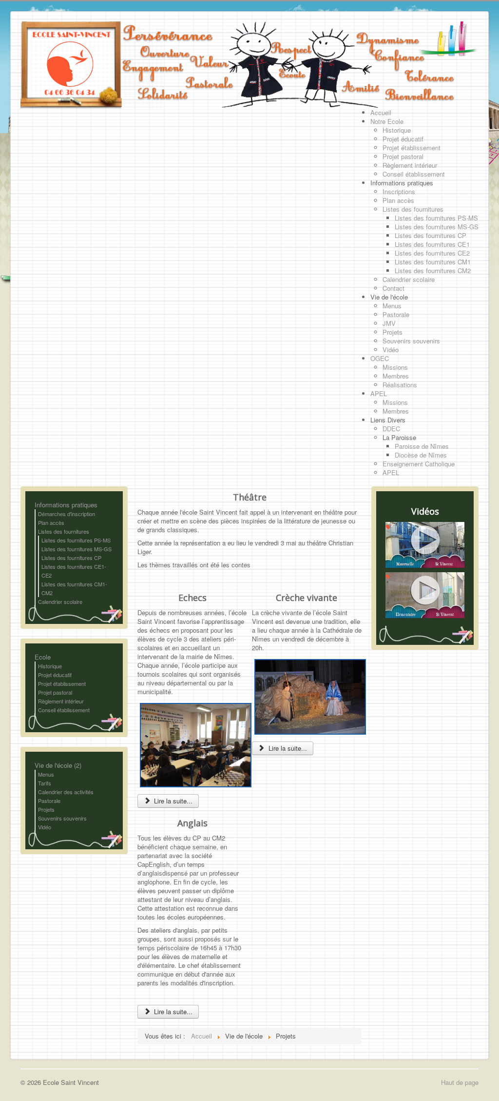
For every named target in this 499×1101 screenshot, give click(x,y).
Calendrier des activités (66, 792)
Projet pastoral (55, 692)
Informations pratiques (66, 504)
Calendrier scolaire (60, 601)
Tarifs (44, 783)
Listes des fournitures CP (71, 557)
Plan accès (51, 522)
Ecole (43, 657)
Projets (46, 809)
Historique (50, 666)
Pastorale (49, 800)
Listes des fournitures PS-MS (76, 540)
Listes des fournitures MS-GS (76, 549)
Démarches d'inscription (66, 514)
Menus (46, 774)
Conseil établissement (64, 710)
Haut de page (460, 1082)
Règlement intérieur (61, 701)
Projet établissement (62, 683)
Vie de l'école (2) (58, 765)
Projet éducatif (55, 675)
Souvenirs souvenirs (62, 818)
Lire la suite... (172, 800)
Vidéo (44, 827)
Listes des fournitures (63, 531)
